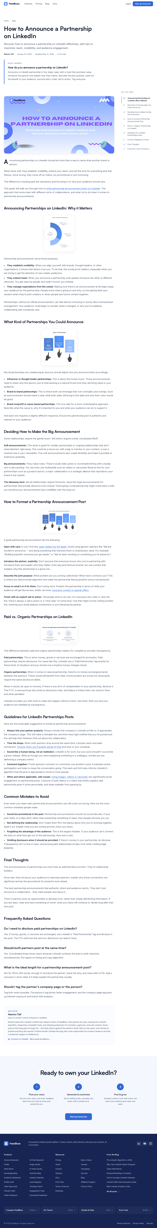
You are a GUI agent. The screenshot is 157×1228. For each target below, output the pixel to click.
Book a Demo (86, 1160)
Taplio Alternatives (114, 1169)
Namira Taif (14, 1014)
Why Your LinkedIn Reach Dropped (121, 1164)
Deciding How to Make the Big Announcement (139, 113)
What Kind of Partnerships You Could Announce (139, 106)
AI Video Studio (36, 1169)
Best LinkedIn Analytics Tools (118, 1186)
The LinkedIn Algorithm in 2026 (119, 1160)
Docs (55, 4)
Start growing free (143, 4)
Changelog (85, 1169)
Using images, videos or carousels (70, 777)
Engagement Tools (37, 1191)
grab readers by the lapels (53, 546)
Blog (47, 4)
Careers (84, 1164)
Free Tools (59, 1182)
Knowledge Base (10, 1173)
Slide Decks (8, 1169)
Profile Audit (9, 1182)
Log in (128, 4)
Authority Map (35, 1173)
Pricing (39, 4)
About (57, 1164)
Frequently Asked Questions (138, 149)
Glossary (58, 1173)
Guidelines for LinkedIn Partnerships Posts (136, 134)
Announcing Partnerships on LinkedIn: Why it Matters (139, 99)
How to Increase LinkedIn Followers (121, 1178)
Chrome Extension (11, 1160)
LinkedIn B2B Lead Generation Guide (121, 1182)
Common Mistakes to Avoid (138, 140)
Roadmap (59, 1191)
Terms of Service (62, 1186)
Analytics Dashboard (12, 1178)
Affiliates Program (88, 1182)
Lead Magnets (35, 1182)
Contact (58, 1169)
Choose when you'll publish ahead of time (39, 747)
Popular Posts (9, 1191)
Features (28, 4)
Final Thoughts (133, 144)
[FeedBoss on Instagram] (150, 1143)
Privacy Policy (86, 1186)
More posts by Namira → (40, 1039)
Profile (6, 1164)
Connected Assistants (38, 1195)
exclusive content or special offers (70, 590)
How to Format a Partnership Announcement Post (138, 120)
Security (84, 1173)
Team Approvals (10, 1186)
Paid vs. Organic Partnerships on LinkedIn (139, 127)
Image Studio (35, 1164)
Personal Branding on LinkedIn (119, 1173)
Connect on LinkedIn (19, 1039)
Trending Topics (36, 1186)
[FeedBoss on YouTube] (144, 1143)
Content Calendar (37, 1178)
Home (6, 21)
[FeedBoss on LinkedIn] (138, 1143)
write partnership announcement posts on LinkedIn (73, 188)
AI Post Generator (37, 1160)
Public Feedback (10, 1195)
